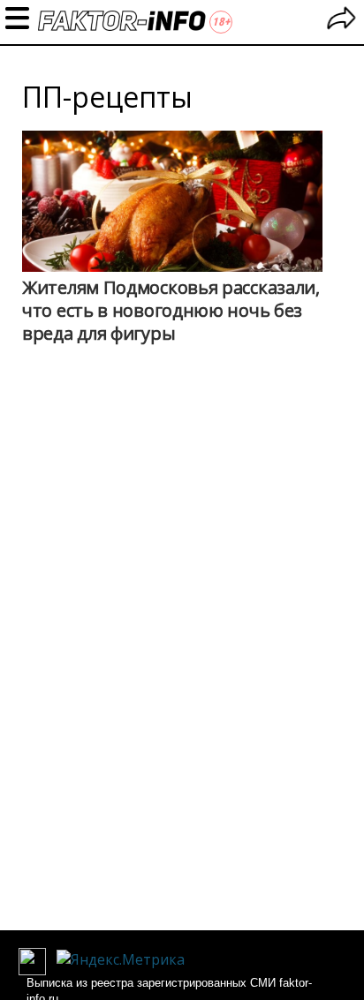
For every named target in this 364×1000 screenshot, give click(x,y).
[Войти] (341, 20)
